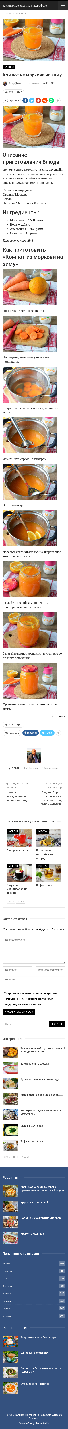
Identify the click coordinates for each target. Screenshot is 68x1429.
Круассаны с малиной (34, 1202)
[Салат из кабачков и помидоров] (10, 1222)
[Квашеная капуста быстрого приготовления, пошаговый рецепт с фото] (10, 1191)
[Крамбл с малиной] (10, 1238)
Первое (6, 1308)
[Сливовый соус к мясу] (10, 1357)
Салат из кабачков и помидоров (41, 1218)
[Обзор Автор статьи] (34, 755)
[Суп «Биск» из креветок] (10, 1388)
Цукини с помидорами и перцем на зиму (17, 796)
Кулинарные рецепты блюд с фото (25, 5)
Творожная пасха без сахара (38, 1337)
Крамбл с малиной (32, 1233)
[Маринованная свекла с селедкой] (10, 1099)
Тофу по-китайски (32, 1141)
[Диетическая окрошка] (10, 1068)
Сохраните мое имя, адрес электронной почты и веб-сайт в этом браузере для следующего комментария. (31, 998)
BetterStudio (42, 1423)
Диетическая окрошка (35, 1063)
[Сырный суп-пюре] (10, 1130)
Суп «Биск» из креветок (35, 1383)
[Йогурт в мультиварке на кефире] (19, 873)
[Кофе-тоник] (49, 873)
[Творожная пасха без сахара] (10, 1341)
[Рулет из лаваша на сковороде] (10, 1083)
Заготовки (8, 1285)
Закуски (7, 1293)
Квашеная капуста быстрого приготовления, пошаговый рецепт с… (42, 1190)
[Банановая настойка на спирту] (49, 838)
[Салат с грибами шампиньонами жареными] (10, 1372)
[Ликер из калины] (19, 838)
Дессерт (7, 1315)
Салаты (6, 1278)
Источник (58, 716)
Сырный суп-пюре (32, 1125)
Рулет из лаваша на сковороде (40, 1079)
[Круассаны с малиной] (10, 1207)
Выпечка (7, 1271)
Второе (6, 1263)
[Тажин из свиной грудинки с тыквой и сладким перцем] (10, 1052)
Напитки (9, 67)
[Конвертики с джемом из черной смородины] (10, 1114)
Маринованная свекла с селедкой (42, 1094)
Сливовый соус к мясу (34, 1352)
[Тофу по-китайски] (10, 1146)
